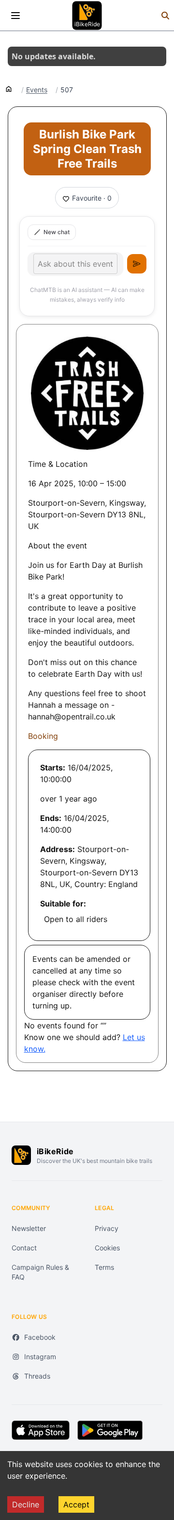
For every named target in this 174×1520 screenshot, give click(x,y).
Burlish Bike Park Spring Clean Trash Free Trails (87, 149)
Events (36, 89)
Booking (43, 736)
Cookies (107, 1248)
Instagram (40, 1356)
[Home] (9, 88)
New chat (57, 232)
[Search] (165, 15)
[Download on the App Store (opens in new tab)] (41, 1430)
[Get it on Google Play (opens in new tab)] (110, 1430)
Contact (24, 1248)
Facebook (40, 1337)
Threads (37, 1376)
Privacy (106, 1228)
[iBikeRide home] (21, 1155)
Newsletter (29, 1228)
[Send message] (136, 263)
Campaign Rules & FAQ (40, 1272)
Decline (25, 1504)
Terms (104, 1267)
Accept (76, 1504)
